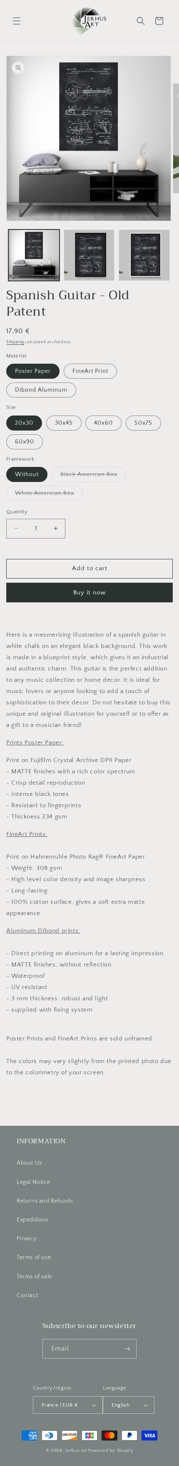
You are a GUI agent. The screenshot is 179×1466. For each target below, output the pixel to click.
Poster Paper (33, 371)
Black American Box (93, 476)
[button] (16, 21)
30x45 (64, 423)
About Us (29, 1163)
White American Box (49, 495)
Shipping (15, 342)
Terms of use (34, 1257)
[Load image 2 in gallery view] (89, 255)
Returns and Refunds (45, 1201)
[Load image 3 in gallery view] (144, 255)
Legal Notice (33, 1182)
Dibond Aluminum (41, 390)
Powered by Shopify (111, 1450)
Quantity (16, 512)
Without (27, 474)
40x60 (103, 423)
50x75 (143, 423)
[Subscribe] (127, 1349)
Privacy (26, 1238)
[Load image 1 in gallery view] (34, 255)
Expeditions (32, 1219)
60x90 (24, 442)
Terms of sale (34, 1276)
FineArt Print (90, 371)
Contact (27, 1295)
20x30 (24, 423)
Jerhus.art (76, 1450)
